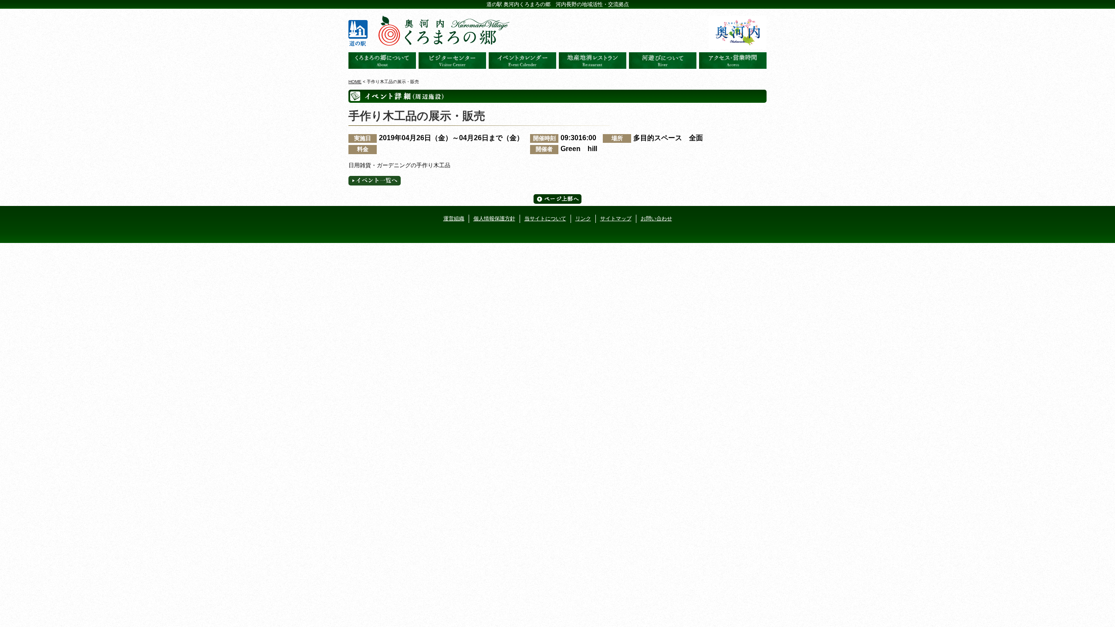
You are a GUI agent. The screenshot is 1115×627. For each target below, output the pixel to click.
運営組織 (453, 219)
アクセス (733, 60)
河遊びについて (662, 60)
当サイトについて (545, 219)
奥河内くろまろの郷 (382, 60)
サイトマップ (616, 219)
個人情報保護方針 (494, 219)
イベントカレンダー (522, 60)
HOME (355, 81)
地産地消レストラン (592, 60)
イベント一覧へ (374, 180)
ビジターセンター (452, 60)
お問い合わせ (656, 219)
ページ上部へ (557, 199)
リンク (583, 219)
